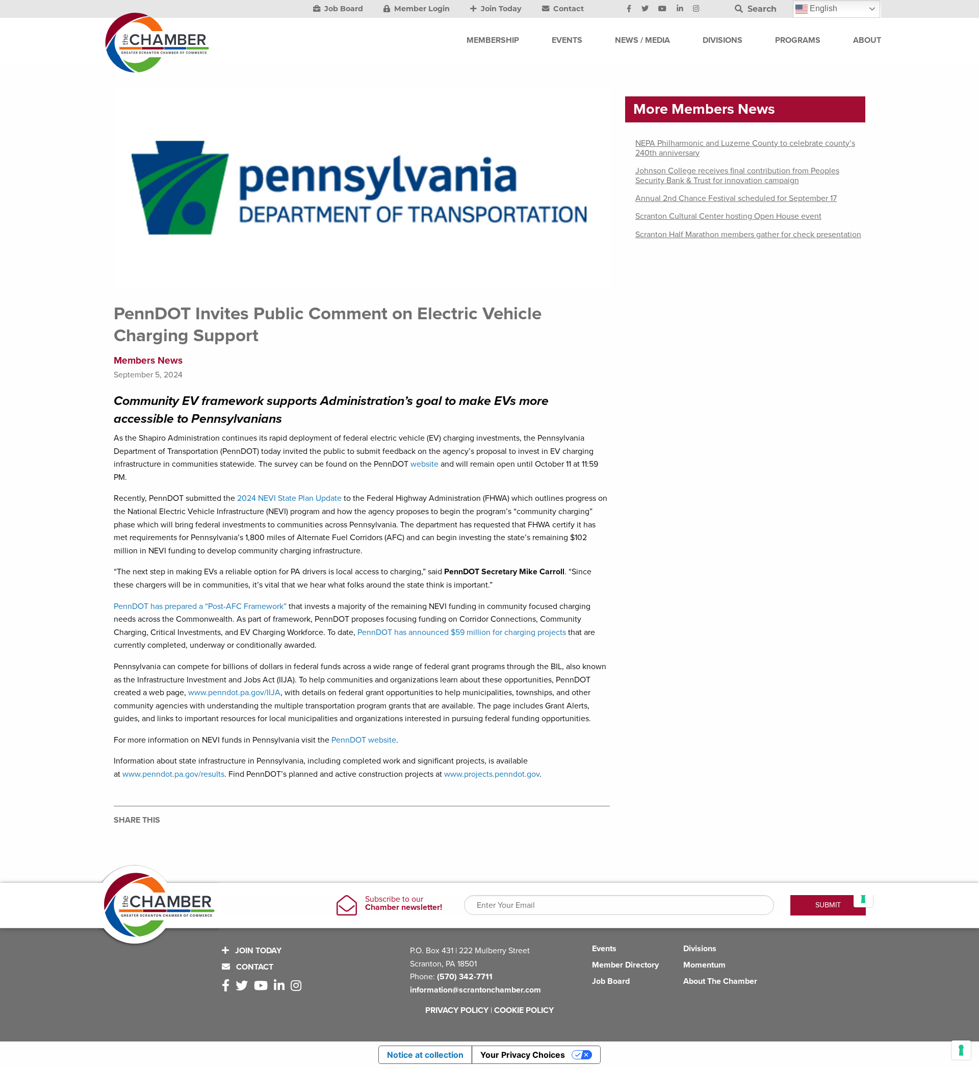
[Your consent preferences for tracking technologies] (961, 1050)
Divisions (699, 949)
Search (761, 9)
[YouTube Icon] (662, 9)
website (424, 464)
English (822, 8)
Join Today (500, 8)
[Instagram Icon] (696, 9)
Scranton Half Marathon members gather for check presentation (748, 235)
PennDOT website (363, 740)
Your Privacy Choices (522, 1055)
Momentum (704, 965)
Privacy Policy (456, 1010)
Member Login (421, 8)
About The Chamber (720, 981)
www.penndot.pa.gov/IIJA (234, 693)
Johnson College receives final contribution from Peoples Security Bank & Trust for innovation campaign (737, 176)
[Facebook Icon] (629, 9)
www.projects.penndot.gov (491, 774)
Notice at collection (425, 1055)
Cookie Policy (524, 1010)
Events (604, 949)
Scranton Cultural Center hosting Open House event (728, 216)
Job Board (342, 8)
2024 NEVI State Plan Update (289, 498)
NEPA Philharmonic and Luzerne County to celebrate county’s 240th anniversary (745, 148)
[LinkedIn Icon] (680, 9)
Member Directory (625, 965)
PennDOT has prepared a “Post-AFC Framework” (200, 606)
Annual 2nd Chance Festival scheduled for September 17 (736, 198)
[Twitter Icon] (645, 9)
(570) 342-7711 (465, 977)
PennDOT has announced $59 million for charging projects (461, 632)
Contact (567, 8)
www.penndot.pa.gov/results (173, 774)
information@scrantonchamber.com (475, 990)
